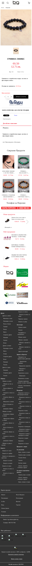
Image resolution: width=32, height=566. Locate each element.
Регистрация (19, 498)
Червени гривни (23, 319)
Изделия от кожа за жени (24, 414)
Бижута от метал (23, 311)
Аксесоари (20, 324)
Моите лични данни (16, 559)
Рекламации (4, 498)
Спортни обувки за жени (8, 398)
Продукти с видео (22, 446)
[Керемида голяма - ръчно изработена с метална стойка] (7, 248)
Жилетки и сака (7, 318)
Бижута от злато (7, 450)
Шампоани (22, 375)
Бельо (4, 343)
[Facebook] (3, 526)
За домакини (20, 449)
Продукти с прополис (22, 369)
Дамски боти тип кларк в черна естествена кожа (19, 218)
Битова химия (22, 463)
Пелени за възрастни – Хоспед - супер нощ (19, 235)
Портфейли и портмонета (22, 333)
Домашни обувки (8, 408)
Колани (20, 330)
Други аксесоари (23, 351)
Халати (5, 340)
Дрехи (2, 313)
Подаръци (8, 7)
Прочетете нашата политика (16, 554)
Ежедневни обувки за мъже (8, 415)
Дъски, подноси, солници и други (23, 466)
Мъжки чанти (22, 337)
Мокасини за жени (8, 401)
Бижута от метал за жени (24, 315)
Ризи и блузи (7, 324)
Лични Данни (5, 508)
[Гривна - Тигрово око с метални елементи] (23, 185)
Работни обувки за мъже (8, 432)
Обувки (3, 378)
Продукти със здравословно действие (24, 357)
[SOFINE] (10, 303)
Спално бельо (22, 457)
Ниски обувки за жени (7, 389)
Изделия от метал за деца (24, 398)
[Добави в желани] (28, 93)
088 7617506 (12, 522)
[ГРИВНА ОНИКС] (16, 45)
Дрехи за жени (6, 315)
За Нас (3, 501)
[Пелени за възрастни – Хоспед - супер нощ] (7, 238)
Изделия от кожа (23, 410)
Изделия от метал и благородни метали (23, 393)
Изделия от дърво (23, 438)
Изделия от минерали (24, 426)
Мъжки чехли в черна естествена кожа (19, 255)
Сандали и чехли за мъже (8, 437)
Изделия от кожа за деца (24, 418)
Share (6, 115)
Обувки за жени (6, 381)
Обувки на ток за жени (7, 384)
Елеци (5, 353)
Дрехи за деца (6, 367)
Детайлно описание (10, 123)
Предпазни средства (24, 366)
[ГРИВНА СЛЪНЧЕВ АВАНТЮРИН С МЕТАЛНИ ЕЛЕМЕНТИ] (8, 185)
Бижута (3, 448)
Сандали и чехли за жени (8, 393)
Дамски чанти (22, 327)
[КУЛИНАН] (22, 303)
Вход (2, 505)
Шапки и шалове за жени (24, 347)
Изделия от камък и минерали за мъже (24, 434)
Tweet (15, 115)
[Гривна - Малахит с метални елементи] (23, 162)
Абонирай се (8, 227)
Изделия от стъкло (23, 443)
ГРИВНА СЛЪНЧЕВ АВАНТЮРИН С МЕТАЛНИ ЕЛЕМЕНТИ (8, 196)
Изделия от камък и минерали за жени (24, 430)
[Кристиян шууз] (22, 273)
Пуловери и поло (8, 321)
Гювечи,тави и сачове (24, 455)
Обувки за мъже (6, 411)
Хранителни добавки (22, 362)
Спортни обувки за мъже (8, 423)
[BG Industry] (10, 273)
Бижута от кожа (6, 466)
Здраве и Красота (22, 354)
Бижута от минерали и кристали (8, 457)
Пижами (5, 337)
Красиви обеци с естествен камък (8, 172)
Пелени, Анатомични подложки (24, 386)
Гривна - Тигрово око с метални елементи (23, 196)
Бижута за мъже (7, 463)
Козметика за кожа (23, 378)
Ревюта (5, 128)
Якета (4, 332)
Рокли (5, 329)
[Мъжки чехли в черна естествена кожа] (7, 258)
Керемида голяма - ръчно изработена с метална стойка (18, 246)
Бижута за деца (22, 321)
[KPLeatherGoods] (10, 284)
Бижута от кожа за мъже (8, 474)
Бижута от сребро (7, 453)
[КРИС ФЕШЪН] (22, 285)
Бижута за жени (7, 460)
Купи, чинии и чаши (24, 452)
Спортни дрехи (7, 334)
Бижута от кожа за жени (8, 469)
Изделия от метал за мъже (24, 407)
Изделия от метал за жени (24, 402)
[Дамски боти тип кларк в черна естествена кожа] (7, 220)
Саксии (20, 460)
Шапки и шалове (23, 340)
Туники (5, 326)
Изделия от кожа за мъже (24, 423)
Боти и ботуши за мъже (7, 428)
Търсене (18, 505)
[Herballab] (10, 295)
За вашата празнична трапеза (23, 471)
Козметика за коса (23, 373)
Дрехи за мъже (6, 345)
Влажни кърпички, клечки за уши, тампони (24, 382)
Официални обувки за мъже (8, 419)
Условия (3, 511)
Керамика (21, 440)
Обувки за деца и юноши (7, 444)
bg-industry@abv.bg (13, 519)
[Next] (26, 222)
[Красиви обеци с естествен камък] (8, 162)
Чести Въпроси (20, 494)
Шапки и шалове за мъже (24, 343)
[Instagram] (6, 526)
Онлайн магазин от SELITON (16, 564)
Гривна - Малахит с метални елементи (23, 172)
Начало (2, 7)
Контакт (18, 501)
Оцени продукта (6, 119)
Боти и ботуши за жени (7, 405)
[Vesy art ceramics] (22, 295)
